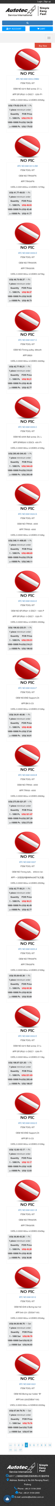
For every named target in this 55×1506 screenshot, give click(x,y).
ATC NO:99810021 (27, 1384)
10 (50, 1445)
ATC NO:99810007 (27, 862)
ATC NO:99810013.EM (27, 166)
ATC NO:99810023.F (27, 688)
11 (10, 1449)
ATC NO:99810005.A (27, 949)
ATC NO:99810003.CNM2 (27, 78)
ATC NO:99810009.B (27, 775)
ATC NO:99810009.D (27, 253)
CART (42, 28)
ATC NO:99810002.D (27, 1123)
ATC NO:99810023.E (27, 601)
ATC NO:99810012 (27, 1297)
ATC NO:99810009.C (27, 427)
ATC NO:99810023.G (27, 514)
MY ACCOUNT (14, 28)
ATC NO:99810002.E (27, 1036)
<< (10, 1445)
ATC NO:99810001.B (27, 1210)
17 (20, 1449)
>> (15, 1449)
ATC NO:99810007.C (27, 340)
